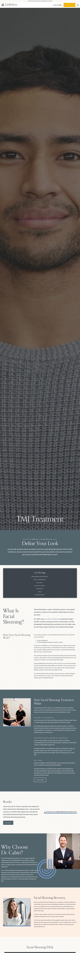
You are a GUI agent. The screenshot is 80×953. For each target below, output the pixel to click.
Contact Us (69, 5)
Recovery (39, 588)
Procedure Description (39, 576)
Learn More (40, 780)
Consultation (39, 595)
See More (8, 822)
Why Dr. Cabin (39, 585)
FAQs (39, 591)
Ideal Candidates (40, 579)
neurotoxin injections (51, 619)
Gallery (39, 582)
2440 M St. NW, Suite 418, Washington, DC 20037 (40, 1)
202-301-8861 (58, 5)
